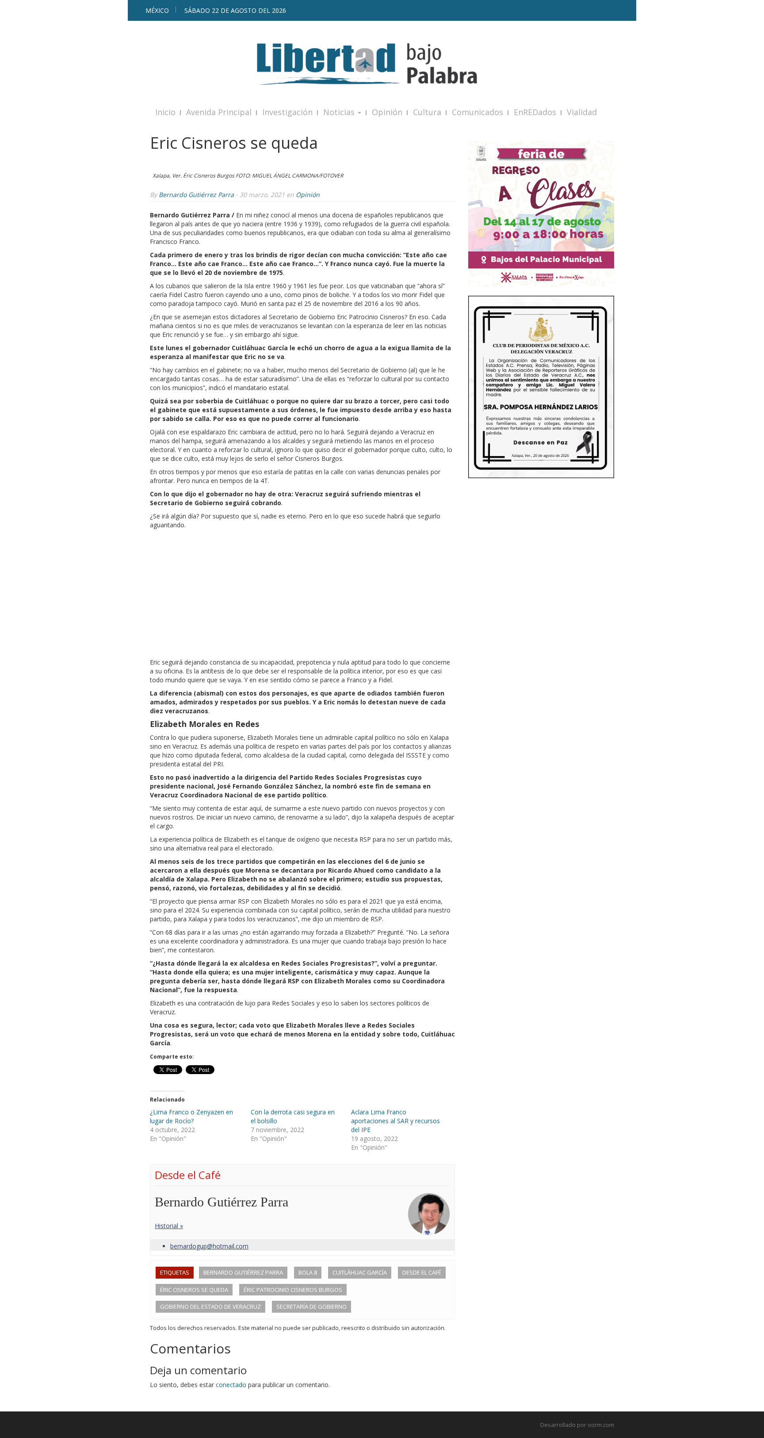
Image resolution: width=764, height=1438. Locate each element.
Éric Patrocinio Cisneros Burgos (293, 1290)
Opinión (387, 112)
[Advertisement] (302, 596)
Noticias (340, 112)
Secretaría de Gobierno (311, 1306)
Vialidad (582, 112)
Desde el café (421, 1272)
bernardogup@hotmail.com (209, 1246)
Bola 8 (307, 1272)
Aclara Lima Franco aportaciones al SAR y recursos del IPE (395, 1121)
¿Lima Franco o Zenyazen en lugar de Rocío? (191, 1116)
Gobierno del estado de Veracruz (210, 1306)
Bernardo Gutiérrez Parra (196, 194)
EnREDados (535, 112)
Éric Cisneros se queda (194, 1290)
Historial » (169, 1226)
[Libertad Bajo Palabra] (382, 64)
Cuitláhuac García (359, 1272)
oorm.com (601, 1425)
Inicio (165, 112)
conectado (231, 1384)
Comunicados (477, 112)
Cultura (427, 112)
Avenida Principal (219, 112)
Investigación (287, 112)
